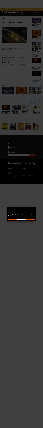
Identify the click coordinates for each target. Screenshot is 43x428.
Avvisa (12, 219)
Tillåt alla (31, 219)
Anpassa (21, 219)
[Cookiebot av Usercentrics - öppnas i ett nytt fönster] (30, 208)
